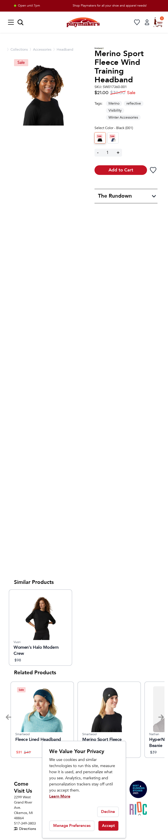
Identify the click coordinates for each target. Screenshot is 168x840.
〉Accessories (40, 49)
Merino (113, 103)
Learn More (59, 796)
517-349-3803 (25, 823)
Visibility (115, 110)
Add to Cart (120, 170)
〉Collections (17, 49)
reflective (133, 103)
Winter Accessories (123, 117)
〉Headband (63, 49)
